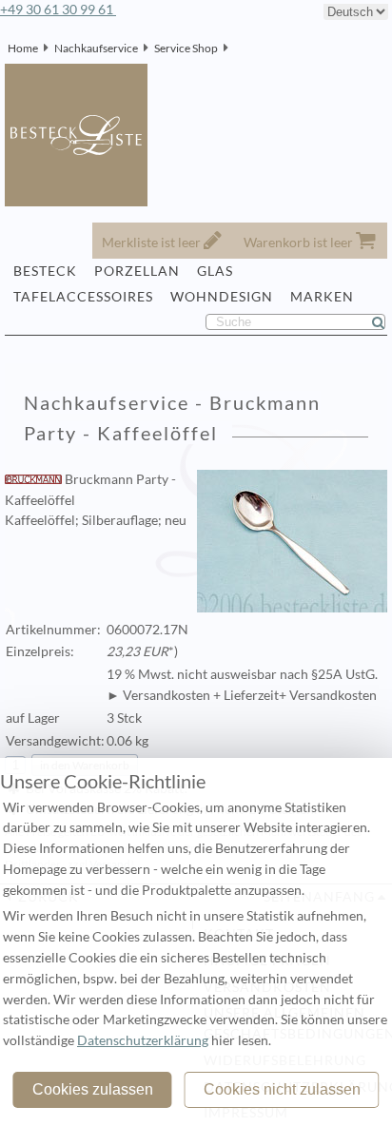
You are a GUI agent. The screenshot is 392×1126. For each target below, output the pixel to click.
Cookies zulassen (92, 1089)
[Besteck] (234, 48)
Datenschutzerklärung (142, 1040)
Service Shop (186, 48)
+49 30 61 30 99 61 (58, 9)
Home (23, 48)
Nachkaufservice (96, 48)
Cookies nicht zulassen (282, 1089)
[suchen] (386, 322)
